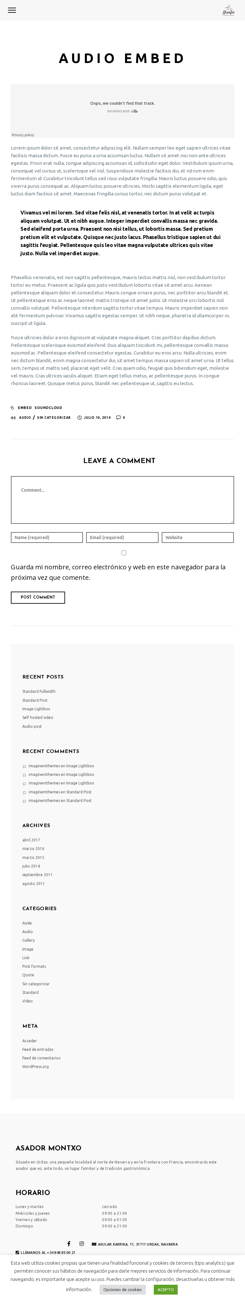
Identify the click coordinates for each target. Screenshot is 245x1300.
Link (25, 958)
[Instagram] (81, 1243)
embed (25, 408)
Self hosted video (37, 717)
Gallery (28, 940)
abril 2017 (31, 840)
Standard (30, 992)
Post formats (34, 966)
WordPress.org (35, 1067)
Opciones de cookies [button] (122, 1289)
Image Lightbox (36, 709)
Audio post (32, 726)
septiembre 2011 (37, 875)
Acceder (29, 1041)
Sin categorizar (54, 417)
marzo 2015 (33, 857)
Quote (28, 975)
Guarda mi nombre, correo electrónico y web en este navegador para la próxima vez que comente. (118, 572)
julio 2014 (31, 866)
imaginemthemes (44, 766)
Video (27, 1001)
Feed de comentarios (41, 1058)
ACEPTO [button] (166, 1289)
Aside (27, 923)
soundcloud (48, 408)
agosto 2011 (33, 884)
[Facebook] (69, 1243)
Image (27, 949)
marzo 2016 (33, 849)
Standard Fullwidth (39, 691)
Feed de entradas (37, 1049)
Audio (25, 417)
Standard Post (35, 700)
